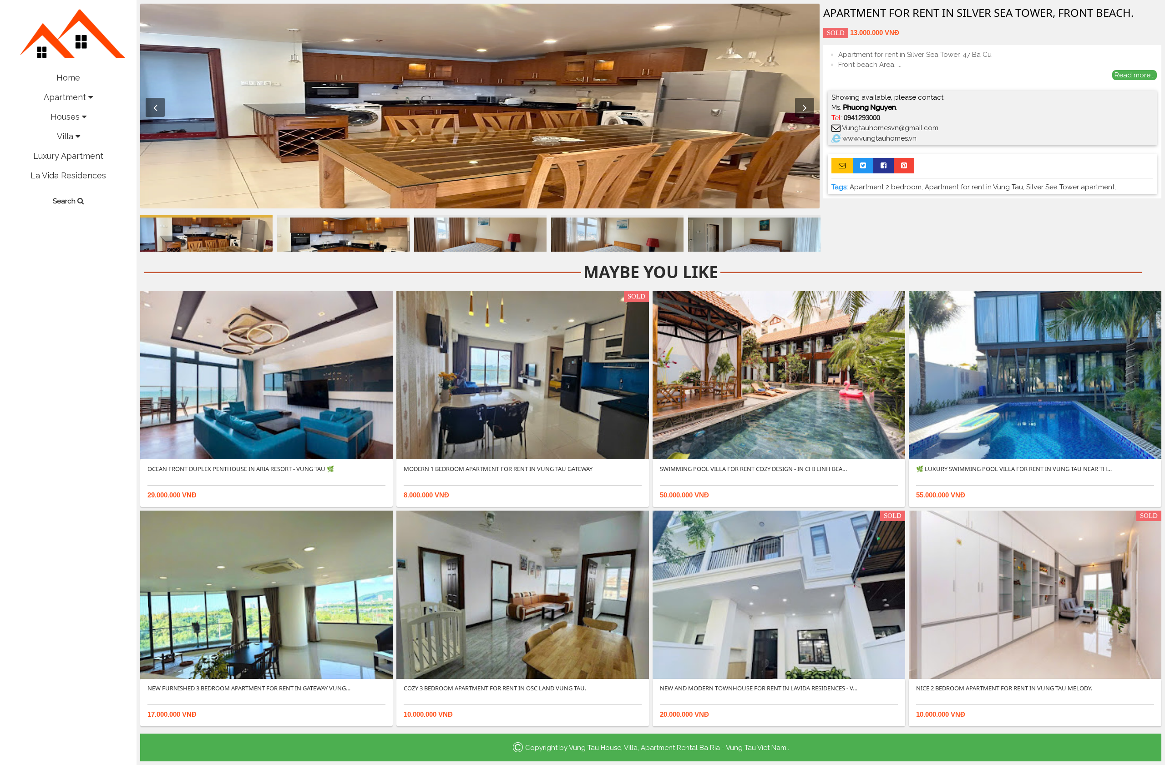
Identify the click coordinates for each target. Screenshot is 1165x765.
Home (68, 77)
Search (65, 201)
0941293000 (862, 118)
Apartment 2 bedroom (886, 187)
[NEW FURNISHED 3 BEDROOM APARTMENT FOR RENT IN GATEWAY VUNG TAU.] (266, 594)
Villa (66, 136)
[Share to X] (863, 165)
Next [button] (804, 107)
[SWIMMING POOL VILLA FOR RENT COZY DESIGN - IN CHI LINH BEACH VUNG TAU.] (779, 375)
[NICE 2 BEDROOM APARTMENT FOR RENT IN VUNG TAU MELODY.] (1035, 594)
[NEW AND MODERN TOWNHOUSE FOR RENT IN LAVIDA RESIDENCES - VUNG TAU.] (779, 594)
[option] (480, 106)
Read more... (1134, 75)
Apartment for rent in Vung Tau (974, 187)
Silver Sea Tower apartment (1070, 187)
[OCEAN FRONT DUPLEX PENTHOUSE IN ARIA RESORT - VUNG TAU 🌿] (266, 375)
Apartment (66, 97)
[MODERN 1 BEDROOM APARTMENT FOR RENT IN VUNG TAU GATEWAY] (522, 375)
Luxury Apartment (68, 156)
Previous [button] (155, 107)
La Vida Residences (68, 175)
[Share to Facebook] (883, 165)
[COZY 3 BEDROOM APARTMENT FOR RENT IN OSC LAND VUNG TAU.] (522, 594)
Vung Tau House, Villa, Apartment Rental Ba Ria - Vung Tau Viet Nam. (678, 748)
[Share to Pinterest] (904, 165)
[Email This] (842, 165)
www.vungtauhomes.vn (879, 138)
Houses (66, 117)
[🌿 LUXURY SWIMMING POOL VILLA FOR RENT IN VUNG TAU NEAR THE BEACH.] (1035, 375)
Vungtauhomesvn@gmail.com (890, 128)
